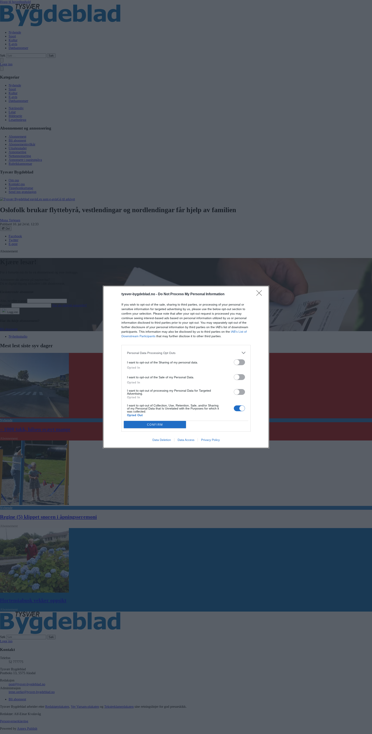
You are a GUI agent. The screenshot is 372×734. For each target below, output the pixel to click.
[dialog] (186, 367)
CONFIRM (155, 424)
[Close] (260, 294)
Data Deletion (161, 440)
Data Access (186, 440)
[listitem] (186, 353)
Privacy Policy (210, 440)
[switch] (239, 362)
